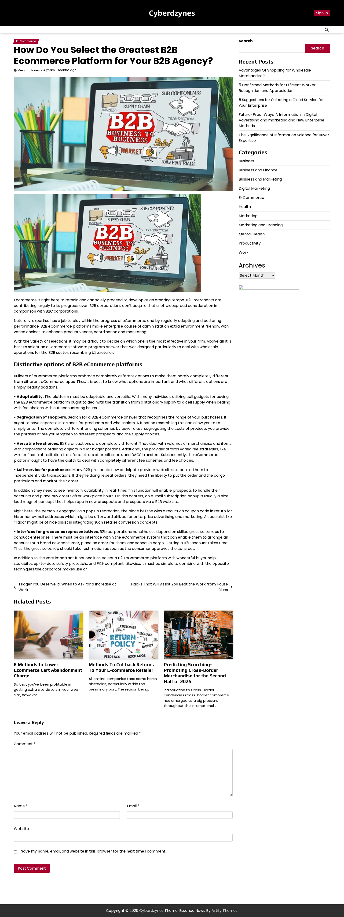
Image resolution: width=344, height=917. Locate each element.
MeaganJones (29, 70)
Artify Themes (225, 910)
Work (244, 252)
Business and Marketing (260, 179)
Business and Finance (258, 170)
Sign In (322, 13)
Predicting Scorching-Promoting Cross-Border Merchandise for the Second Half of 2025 (195, 673)
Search (246, 41)
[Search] (326, 29)
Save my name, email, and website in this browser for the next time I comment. (93, 851)
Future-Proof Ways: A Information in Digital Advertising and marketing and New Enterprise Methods (281, 120)
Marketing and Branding (261, 225)
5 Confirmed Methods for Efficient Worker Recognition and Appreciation (277, 87)
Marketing (248, 216)
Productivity (250, 243)
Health (245, 206)
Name (21, 806)
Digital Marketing (254, 188)
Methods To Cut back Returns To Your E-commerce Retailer (121, 667)
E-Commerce (26, 41)
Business (246, 161)
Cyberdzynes (172, 13)
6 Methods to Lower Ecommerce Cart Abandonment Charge (48, 670)
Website (21, 828)
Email (133, 806)
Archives (252, 265)
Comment (25, 744)
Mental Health (252, 234)
